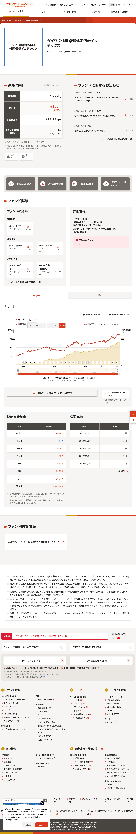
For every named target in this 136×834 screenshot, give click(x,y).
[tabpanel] (68, 405)
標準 (112, 5)
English (127, 5)
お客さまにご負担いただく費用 (87, 647)
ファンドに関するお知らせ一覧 (118, 139)
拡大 (118, 5)
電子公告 (130, 800)
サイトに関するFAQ (31, 661)
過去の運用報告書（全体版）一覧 (26, 282)
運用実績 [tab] (36, 295)
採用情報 (52, 5)
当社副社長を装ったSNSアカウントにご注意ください (39, 636)
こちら (43, 677)
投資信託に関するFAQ (97, 661)
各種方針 (72, 800)
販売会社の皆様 (66, 5)
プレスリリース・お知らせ (86, 5)
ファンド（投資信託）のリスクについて (21, 647)
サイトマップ (58, 800)
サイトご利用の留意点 (112, 800)
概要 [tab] (100, 295)
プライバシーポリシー (89, 800)
